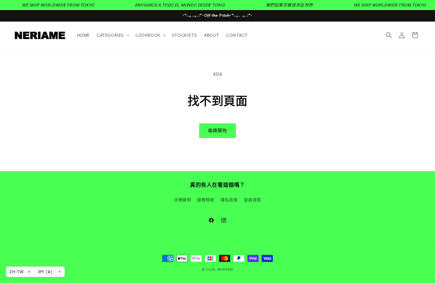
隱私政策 (229, 199)
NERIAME (225, 269)
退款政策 (252, 199)
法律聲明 (182, 199)
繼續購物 (217, 130)
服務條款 (205, 199)
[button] (112, 35)
